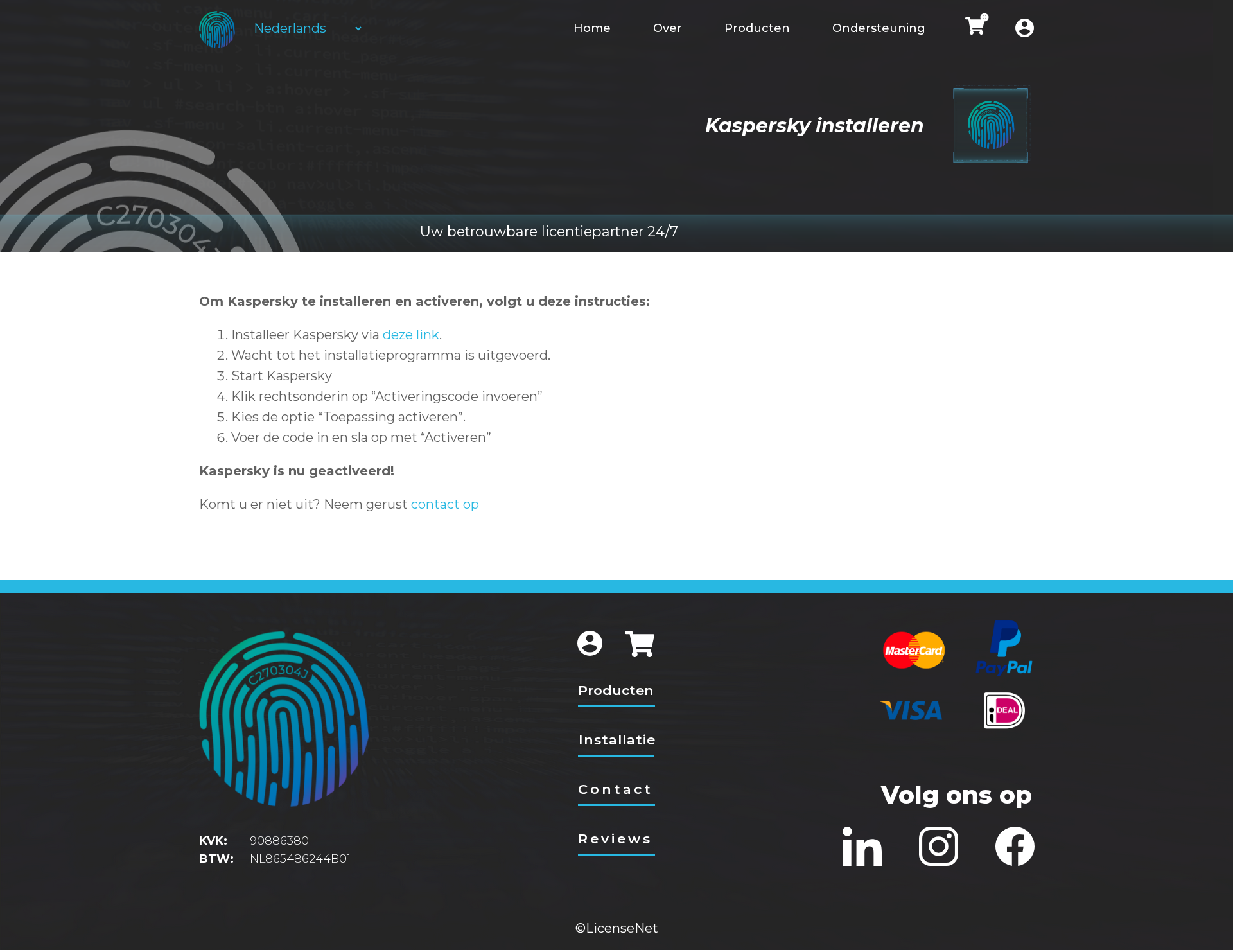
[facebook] (1015, 846)
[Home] (217, 29)
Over (667, 28)
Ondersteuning (878, 28)
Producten (757, 28)
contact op (445, 504)
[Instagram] (938, 846)
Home (592, 28)
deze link (411, 334)
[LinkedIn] (862, 846)
